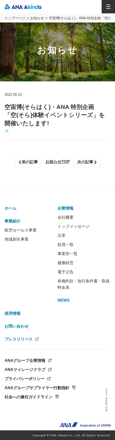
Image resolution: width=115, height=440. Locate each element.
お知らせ (37, 18)
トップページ (15, 18)
